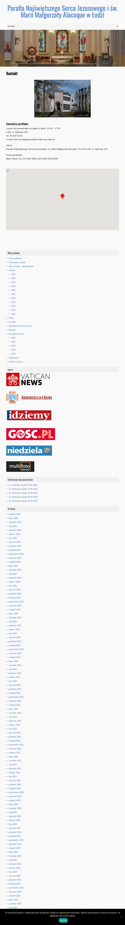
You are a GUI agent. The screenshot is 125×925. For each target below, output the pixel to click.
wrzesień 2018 (15, 892)
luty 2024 (13, 633)
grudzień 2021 (15, 737)
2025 (13, 278)
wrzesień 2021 (15, 749)
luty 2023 (13, 681)
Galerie (12, 270)
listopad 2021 (14, 741)
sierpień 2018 (14, 896)
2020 (13, 298)
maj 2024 (13, 621)
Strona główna (15, 258)
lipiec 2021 (13, 756)
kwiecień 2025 (15, 578)
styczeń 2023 (15, 685)
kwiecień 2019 (15, 864)
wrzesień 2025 (15, 558)
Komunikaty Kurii (16, 334)
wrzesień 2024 (15, 605)
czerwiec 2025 (15, 570)
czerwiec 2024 (15, 617)
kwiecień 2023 (15, 673)
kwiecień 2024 (15, 625)
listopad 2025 (14, 550)
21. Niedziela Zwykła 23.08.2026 (23, 489)
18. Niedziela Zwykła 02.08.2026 (23, 501)
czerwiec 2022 (15, 713)
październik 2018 (16, 888)
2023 (13, 286)
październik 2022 (16, 697)
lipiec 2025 (13, 566)
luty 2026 (13, 538)
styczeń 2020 (15, 828)
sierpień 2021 (14, 753)
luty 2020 (13, 824)
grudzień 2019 (15, 832)
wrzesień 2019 (15, 844)
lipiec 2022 (13, 709)
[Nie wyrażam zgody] (121, 916)
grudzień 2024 (15, 594)
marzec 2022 (14, 725)
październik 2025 (16, 554)
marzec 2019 (14, 868)
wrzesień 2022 (15, 701)
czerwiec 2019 (15, 856)
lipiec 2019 (13, 852)
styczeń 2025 (15, 590)
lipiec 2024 (13, 613)
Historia (12, 330)
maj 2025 (13, 574)
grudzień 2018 (15, 880)
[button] (62, 196)
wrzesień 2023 (15, 653)
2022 (13, 290)
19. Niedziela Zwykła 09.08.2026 (23, 497)
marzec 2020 (14, 820)
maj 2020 (13, 812)
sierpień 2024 (14, 609)
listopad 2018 (14, 884)
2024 (13, 282)
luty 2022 (13, 729)
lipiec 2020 (13, 804)
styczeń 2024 (15, 637)
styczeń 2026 (15, 542)
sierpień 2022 (14, 705)
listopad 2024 (14, 598)
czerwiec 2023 (15, 665)
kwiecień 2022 (15, 721)
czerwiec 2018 (15, 904)
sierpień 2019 (14, 848)
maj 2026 (13, 526)
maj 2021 (13, 764)
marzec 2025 (14, 582)
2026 (13, 274)
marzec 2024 (14, 629)
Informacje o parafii (17, 262)
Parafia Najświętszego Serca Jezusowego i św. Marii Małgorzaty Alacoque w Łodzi (62, 11)
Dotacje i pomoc (16, 362)
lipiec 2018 (13, 900)
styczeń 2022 (15, 733)
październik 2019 (16, 840)
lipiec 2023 (13, 661)
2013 (13, 314)
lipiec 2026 (13, 518)
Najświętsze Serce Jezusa (20, 326)
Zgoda (63, 920)
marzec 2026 (14, 534)
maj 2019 (13, 860)
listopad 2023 (14, 645)
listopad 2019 (14, 836)
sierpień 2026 (14, 514)
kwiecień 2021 (15, 768)
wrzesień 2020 (15, 796)
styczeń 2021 (15, 780)
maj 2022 (13, 717)
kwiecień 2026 (15, 530)
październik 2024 (16, 602)
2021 (13, 294)
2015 (13, 310)
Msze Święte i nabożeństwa (21, 266)
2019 (13, 302)
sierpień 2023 (14, 657)
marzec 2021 (14, 772)
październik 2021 (16, 745)
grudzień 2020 (15, 784)
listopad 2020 (14, 788)
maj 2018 (13, 908)
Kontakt (12, 322)
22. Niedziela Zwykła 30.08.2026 (23, 485)
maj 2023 (13, 669)
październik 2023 (16, 649)
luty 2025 (13, 586)
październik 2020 (16, 792)
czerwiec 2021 (15, 760)
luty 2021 (13, 776)
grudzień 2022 (15, 689)
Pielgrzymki (14, 358)
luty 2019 (13, 872)
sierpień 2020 (14, 800)
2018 (13, 306)
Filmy (11, 318)
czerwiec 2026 (15, 522)
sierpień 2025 (14, 562)
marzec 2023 (14, 677)
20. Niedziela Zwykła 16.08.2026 (23, 493)
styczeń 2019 (15, 876)
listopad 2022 (14, 693)
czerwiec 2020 (15, 808)
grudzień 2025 (15, 546)
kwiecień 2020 (15, 816)
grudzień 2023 (15, 641)
